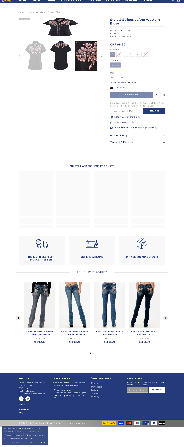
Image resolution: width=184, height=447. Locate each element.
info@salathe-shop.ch (35, 394)
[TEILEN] (163, 95)
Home (22, 12)
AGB (58, 423)
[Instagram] (27, 398)
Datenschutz (67, 423)
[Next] (102, 56)
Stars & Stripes (124, 31)
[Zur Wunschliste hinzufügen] (158, 95)
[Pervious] (18, 318)
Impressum (80, 423)
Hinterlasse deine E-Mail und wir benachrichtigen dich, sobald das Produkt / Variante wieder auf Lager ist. (137, 104)
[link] (36, 222)
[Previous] (19, 56)
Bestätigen (154, 111)
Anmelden (157, 390)
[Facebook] (21, 398)
